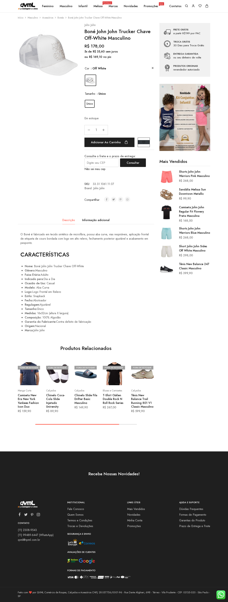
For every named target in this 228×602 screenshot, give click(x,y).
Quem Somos (75, 515)
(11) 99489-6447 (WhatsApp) (36, 535)
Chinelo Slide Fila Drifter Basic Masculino (85, 399)
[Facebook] (20, 515)
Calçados (51, 390)
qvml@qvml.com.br (29, 540)
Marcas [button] (113, 6)
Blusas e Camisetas (112, 390)
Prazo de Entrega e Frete (194, 526)
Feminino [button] (48, 6)
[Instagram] (38, 515)
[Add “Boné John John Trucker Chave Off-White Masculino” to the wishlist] (144, 142)
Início (20, 17)
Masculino (33, 17)
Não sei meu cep (94, 169)
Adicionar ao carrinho (106, 142)
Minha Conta (134, 520)
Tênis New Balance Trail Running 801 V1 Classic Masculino (142, 401)
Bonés (61, 17)
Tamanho (90, 94)
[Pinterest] (32, 515)
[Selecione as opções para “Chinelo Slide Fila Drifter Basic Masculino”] (77, 379)
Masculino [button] (66, 6)
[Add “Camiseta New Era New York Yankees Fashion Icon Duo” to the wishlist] (36, 379)
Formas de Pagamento (192, 515)
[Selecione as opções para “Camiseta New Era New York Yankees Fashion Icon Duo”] (21, 379)
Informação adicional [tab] (96, 220)
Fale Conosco (75, 509)
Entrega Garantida (185, 54)
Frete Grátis (180, 29)
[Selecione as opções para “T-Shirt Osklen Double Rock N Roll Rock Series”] (106, 379)
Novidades (131, 6)
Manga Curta (24, 390)
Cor (87, 68)
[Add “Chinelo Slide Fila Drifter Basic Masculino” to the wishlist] (92, 379)
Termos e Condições (79, 520)
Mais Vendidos (136, 509)
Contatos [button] (175, 6)
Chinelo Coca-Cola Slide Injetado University (55, 401)
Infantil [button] (83, 6)
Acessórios (47, 17)
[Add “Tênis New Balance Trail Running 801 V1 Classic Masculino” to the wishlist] (149, 379)
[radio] (90, 80)
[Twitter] (26, 515)
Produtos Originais (185, 66)
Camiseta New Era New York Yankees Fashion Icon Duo (28, 401)
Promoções (153, 6)
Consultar (133, 163)
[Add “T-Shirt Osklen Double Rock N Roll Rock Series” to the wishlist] (120, 379)
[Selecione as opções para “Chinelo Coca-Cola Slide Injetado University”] (49, 379)
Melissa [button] (98, 6)
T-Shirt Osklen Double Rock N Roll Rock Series (113, 399)
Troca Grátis (181, 42)
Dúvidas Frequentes (191, 509)
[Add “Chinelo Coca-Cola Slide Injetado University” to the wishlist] (64, 379)
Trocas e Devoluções (80, 526)
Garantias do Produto (192, 520)
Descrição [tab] (68, 220)
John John (90, 25)
